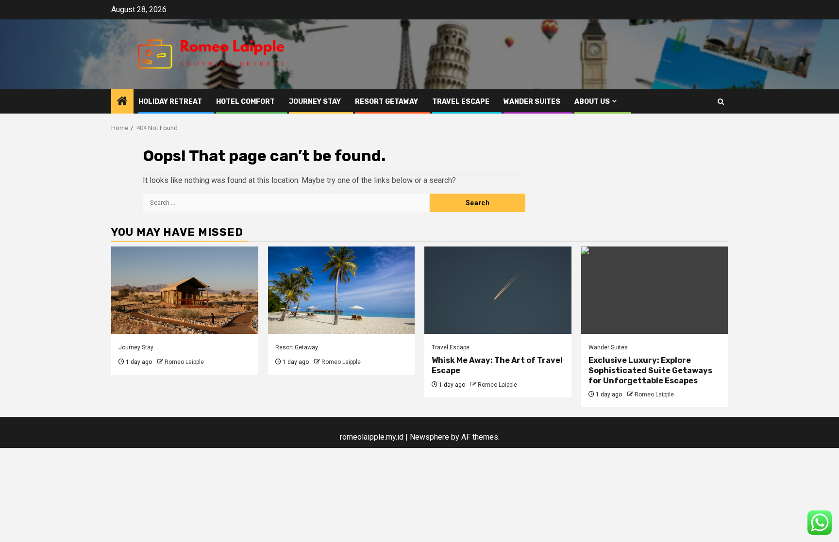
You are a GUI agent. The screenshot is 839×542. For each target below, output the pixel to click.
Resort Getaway (386, 102)
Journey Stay (315, 102)
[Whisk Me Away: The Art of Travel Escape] (497, 290)
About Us (592, 102)
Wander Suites (531, 102)
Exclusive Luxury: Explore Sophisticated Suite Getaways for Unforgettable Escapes (650, 370)
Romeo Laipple (184, 362)
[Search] (721, 101)
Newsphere (429, 437)
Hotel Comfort (245, 102)
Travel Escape (460, 102)
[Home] (122, 102)
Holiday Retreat (170, 102)
